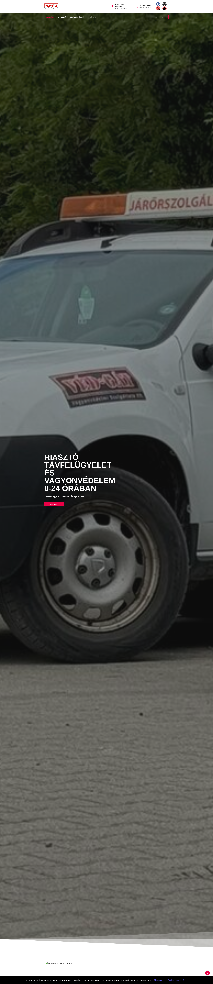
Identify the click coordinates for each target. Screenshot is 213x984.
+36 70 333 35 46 (11, 950)
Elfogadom (158, 980)
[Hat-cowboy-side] (164, 8)
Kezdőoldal (49, 17)
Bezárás (61, 926)
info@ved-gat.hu (10, 974)
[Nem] (209, 980)
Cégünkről (62, 17)
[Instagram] (164, 4)
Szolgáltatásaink (77, 17)
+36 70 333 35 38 (11, 958)
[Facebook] (158, 4)
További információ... (176, 980)
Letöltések (92, 17)
